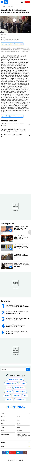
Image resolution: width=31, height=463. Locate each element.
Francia (7, 395)
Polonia (9, 399)
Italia (9, 387)
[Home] (1, 6)
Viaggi (3, 427)
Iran (25, 395)
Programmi (19, 430)
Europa (3, 416)
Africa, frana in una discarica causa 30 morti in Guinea (13, 124)
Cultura (18, 427)
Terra (18, 420)
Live (27, 2)
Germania (16, 395)
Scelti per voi (7, 223)
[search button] (28, 369)
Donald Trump (19, 387)
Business (3, 420)
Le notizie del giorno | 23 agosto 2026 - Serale (12, 135)
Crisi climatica (20, 399)
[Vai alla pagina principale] (6, 2)
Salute (18, 423)
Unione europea (20, 391)
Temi (2, 413)
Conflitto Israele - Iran (15, 379)
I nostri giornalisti (5, 434)
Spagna (23, 383)
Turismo (8, 391)
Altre (2, 446)
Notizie (5, 6)
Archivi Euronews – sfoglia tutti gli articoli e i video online (23, 435)
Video (2, 430)
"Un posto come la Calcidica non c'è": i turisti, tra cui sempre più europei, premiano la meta (13, 130)
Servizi (3, 442)
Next (2, 423)
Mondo (10, 6)
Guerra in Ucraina (11, 383)
